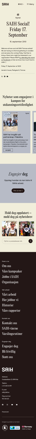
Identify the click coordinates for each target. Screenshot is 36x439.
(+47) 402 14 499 (7, 386)
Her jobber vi (10, 300)
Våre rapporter (11, 311)
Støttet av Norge (26, 429)
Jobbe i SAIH (10, 277)
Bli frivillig (8, 352)
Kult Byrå (17, 422)
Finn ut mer (18, 191)
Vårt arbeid (9, 295)
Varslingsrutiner (12, 334)
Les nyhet (8, 150)
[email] (7, 76)
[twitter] (2, 76)
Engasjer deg (10, 346)
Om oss (6, 266)
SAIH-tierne (10, 328)
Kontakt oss (9, 323)
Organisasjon (10, 282)
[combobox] (21, 4)
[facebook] (4, 76)
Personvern (5, 412)
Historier (8, 305)
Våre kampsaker (12, 271)
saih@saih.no (5, 392)
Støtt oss (7, 357)
